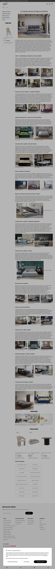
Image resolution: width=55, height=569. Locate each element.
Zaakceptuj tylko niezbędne (12, 561)
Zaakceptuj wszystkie (40, 561)
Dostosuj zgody (26, 561)
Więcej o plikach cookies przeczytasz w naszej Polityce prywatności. (17, 558)
